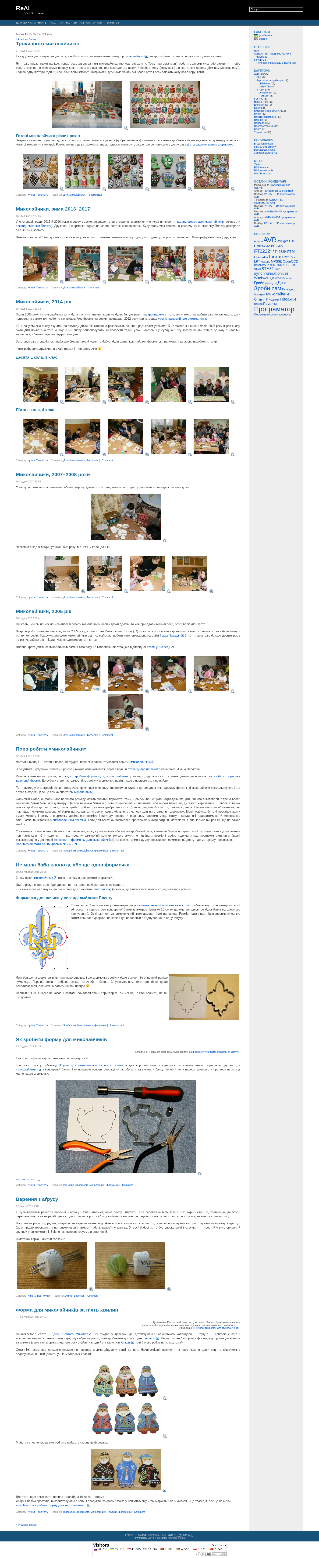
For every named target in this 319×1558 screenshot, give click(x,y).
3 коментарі (95, 194)
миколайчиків (43, 877)
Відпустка (275, 278)
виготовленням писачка (69, 820)
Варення (79, 1295)
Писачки (288, 299)
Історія (260, 89)
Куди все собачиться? (267, 110)
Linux (275, 256)
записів (261, 167)
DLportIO (277, 246)
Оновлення (265, 92)
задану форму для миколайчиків (200, 221)
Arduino (258, 241)
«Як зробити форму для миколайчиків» (216, 1327)
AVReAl (258, 74)
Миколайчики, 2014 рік (43, 302)
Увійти (257, 164)
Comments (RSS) (156, 1535)
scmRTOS (112, 22)
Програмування (263, 126)
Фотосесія (92, 460)
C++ (294, 241)
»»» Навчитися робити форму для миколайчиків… (51, 1505)
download (261, 56)
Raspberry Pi (261, 264)
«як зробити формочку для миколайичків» (83, 839)
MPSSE (276, 261)
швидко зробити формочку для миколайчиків (95, 776)
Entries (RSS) (133, 1535)
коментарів (263, 170)
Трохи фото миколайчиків (47, 43)
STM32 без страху (265, 146)
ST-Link (292, 264)
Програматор (274, 309)
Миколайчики (77, 194)
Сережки (260, 314)
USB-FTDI (265, 86)
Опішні (126, 1342)
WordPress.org (262, 173)
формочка (100, 850)
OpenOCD (290, 261)
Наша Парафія (170, 635)
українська (265, 35)
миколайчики (135, 56)
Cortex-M (262, 246)
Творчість (42, 194)
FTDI (291, 251)
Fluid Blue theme (175, 1537)
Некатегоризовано (265, 116)
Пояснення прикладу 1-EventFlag (276, 62)
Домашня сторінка (29, 22)
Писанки (272, 299)
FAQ (259, 77)
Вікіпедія (287, 278)
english (262, 38)
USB (285, 273)
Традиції (112, 1511)
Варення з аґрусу (37, 1199)
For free (258, 98)
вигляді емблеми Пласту (33, 226)
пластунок (100, 889)
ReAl (23, 8)
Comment (94, 287)
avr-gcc (282, 241)
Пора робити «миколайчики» (51, 749)
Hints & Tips (35, 1295)
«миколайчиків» (27, 1069)
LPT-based (265, 83)
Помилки (264, 95)
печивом (150, 1338)
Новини (258, 119)
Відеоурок (69, 1511)
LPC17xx (288, 257)
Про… (52, 22)
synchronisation (268, 273)
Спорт (257, 129)
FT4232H (280, 251)
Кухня (31, 194)
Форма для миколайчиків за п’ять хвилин (91, 1065)
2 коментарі (117, 1025)
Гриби (259, 283)
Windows (261, 278)
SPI (285, 265)
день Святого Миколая (70, 1334)
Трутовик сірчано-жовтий (278, 190)
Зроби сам (69, 850)
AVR (270, 239)
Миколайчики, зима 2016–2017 (53, 209)
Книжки (258, 107)
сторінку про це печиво (144, 769)
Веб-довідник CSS (264, 149)
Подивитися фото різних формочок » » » (44, 844)
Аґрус (68, 1295)
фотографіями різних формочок (209, 144)
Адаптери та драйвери (269, 80)
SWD (277, 269)
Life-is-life (261, 257)
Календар (288, 289)
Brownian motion (263, 143)
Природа (259, 122)
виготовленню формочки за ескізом (164, 905)
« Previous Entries (26, 39)
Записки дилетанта (265, 152)
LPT (257, 261)
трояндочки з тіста (161, 314)
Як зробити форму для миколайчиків (61, 1039)
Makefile (265, 261)
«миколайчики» (140, 762)
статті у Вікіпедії (158, 647)
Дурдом (271, 283)
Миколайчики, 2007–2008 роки (53, 474)
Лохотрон (259, 294)
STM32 (268, 269)
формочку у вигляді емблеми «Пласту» (215, 1051)
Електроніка (261, 104)
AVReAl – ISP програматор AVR (81, 22)
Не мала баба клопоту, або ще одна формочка (73, 865)
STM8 (257, 269)
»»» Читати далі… (26, 1179)
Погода (258, 303)
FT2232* (263, 251)
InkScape (68, 1185)
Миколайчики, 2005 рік (43, 611)
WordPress (154, 1537)
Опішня (260, 299)
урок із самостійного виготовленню (183, 318)
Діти (65, 194)
